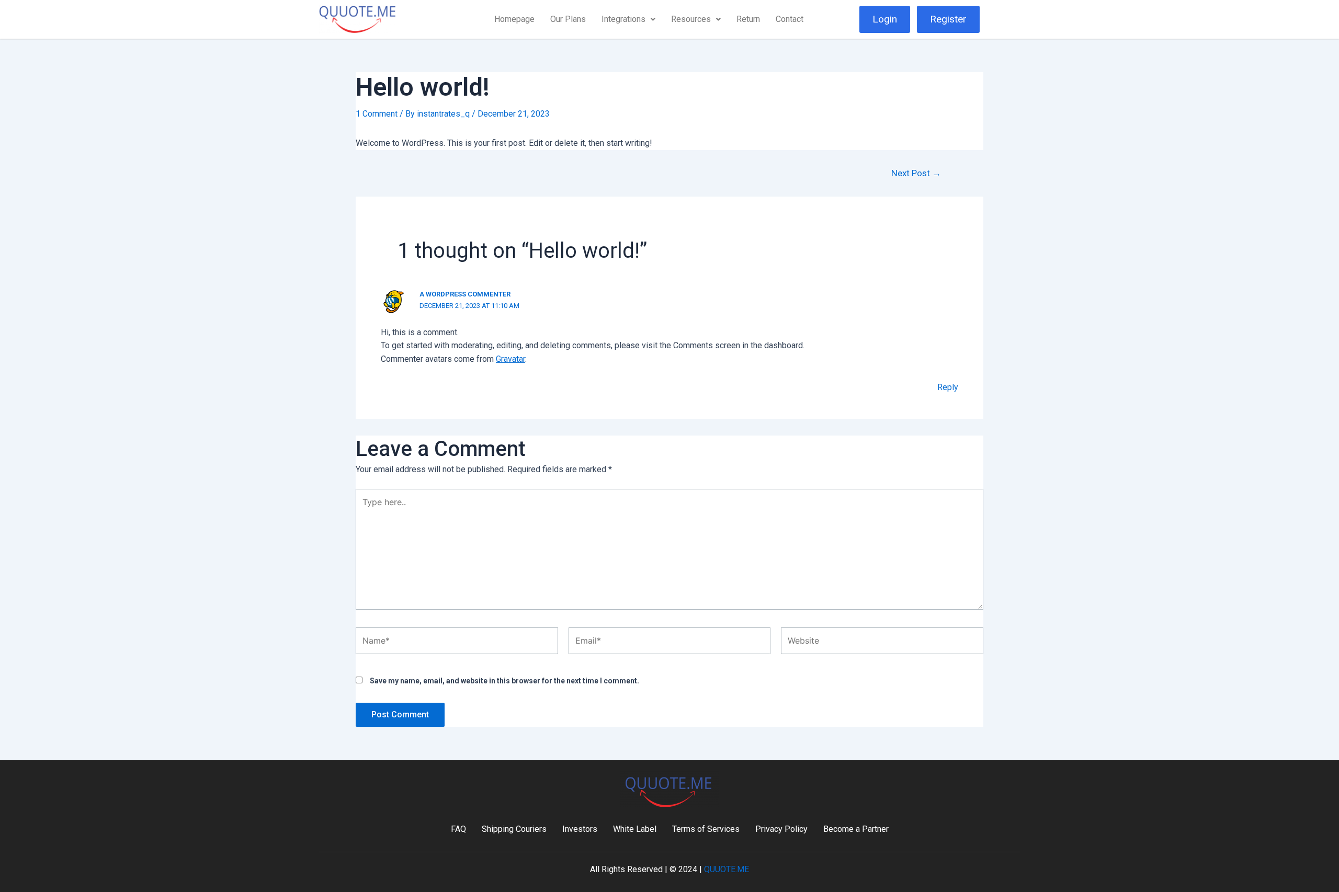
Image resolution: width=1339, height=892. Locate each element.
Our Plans (568, 19)
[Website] (882, 642)
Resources (691, 19)
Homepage (514, 19)
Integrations (623, 19)
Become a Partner (856, 829)
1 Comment (377, 114)
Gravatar (510, 359)
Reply (947, 387)
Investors (579, 829)
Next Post (916, 173)
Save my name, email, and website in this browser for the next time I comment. (504, 681)
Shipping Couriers (514, 829)
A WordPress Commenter (464, 294)
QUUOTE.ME (726, 869)
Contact (789, 19)
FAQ (458, 829)
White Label (634, 829)
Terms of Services (706, 829)
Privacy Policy (781, 829)
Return (748, 19)
